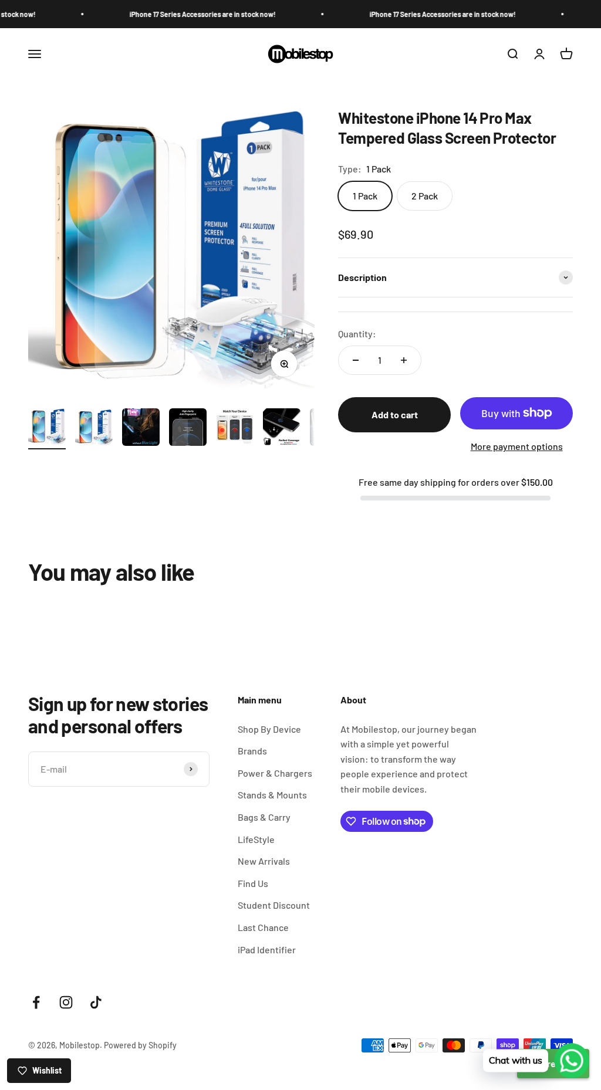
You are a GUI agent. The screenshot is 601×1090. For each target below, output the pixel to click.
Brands (252, 750)
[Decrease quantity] (356, 360)
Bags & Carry (264, 816)
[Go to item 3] (141, 428)
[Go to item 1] (47, 428)
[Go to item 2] (94, 429)
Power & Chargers (275, 772)
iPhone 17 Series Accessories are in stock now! (185, 14)
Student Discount (274, 904)
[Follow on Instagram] (66, 1002)
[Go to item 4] (188, 428)
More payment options (517, 446)
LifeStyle (256, 839)
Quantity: (357, 333)
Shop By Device (269, 728)
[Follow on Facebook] (36, 1002)
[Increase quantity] (404, 360)
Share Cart (553, 1063)
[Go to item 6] (281, 428)
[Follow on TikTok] (96, 1002)
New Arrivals (264, 860)
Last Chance (263, 927)
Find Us (253, 883)
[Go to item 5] (235, 428)
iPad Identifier (267, 949)
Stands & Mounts (272, 794)
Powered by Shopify (140, 1045)
